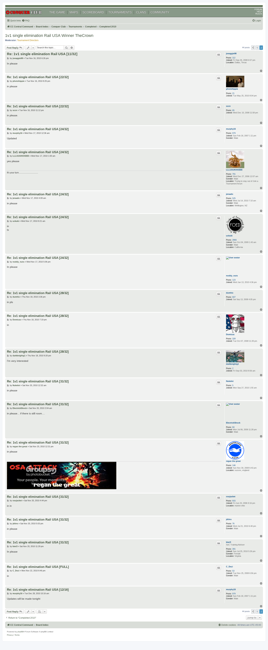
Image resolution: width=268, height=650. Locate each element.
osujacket (230, 496)
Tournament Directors (27, 40)
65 (233, 110)
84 (233, 427)
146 (234, 465)
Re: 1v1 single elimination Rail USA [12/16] (38, 589)
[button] (253, 47)
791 (234, 174)
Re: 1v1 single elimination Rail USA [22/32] (38, 77)
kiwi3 (228, 542)
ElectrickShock (233, 423)
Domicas (230, 334)
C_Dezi (229, 566)
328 (234, 339)
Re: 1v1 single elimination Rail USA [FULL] (38, 566)
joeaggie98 (231, 53)
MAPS (73, 12)
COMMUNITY (159, 12)
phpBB (20, 632)
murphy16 (231, 129)
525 (234, 198)
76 (233, 523)
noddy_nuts (232, 276)
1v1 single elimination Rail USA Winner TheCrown (49, 35)
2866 (234, 240)
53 (233, 571)
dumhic (229, 293)
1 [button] (257, 47)
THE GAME (57, 12)
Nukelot (230, 381)
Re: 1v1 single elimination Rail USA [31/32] (38, 381)
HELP (259, 11)
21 (233, 93)
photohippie (232, 89)
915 (234, 501)
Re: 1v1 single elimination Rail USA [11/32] (42, 54)
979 (234, 133)
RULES (258, 14)
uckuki (229, 236)
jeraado (229, 194)
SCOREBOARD (93, 12)
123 (234, 280)
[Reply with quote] (218, 54)
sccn (228, 106)
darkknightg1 (232, 364)
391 (234, 549)
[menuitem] (25, 20)
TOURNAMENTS (120, 12)
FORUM (258, 9)
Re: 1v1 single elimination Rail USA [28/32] (38, 293)
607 (234, 297)
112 (233, 58)
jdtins (229, 519)
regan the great (233, 461)
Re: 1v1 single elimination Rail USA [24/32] (38, 129)
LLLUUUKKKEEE (234, 170)
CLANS (141, 12)
